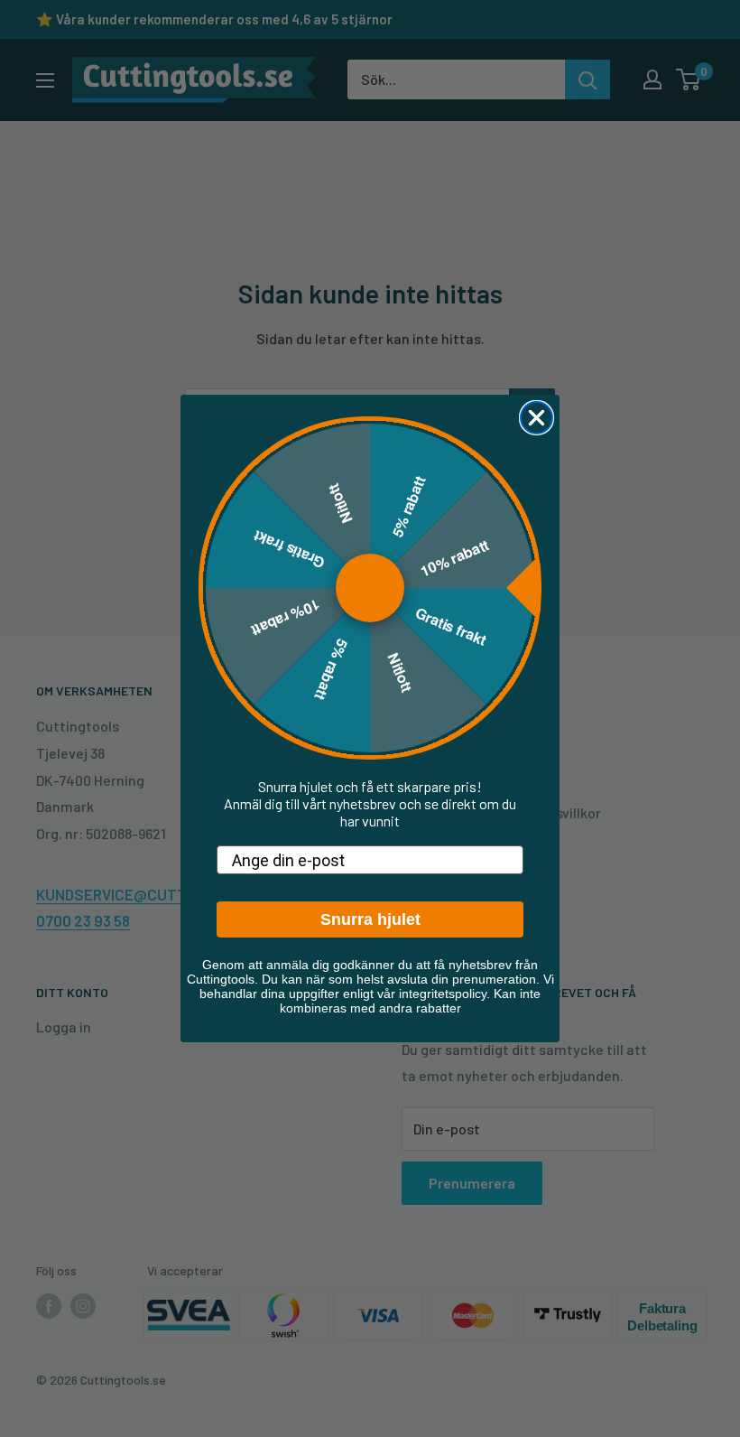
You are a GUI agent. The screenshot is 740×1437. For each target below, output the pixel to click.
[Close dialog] (536, 418)
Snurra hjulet (370, 919)
